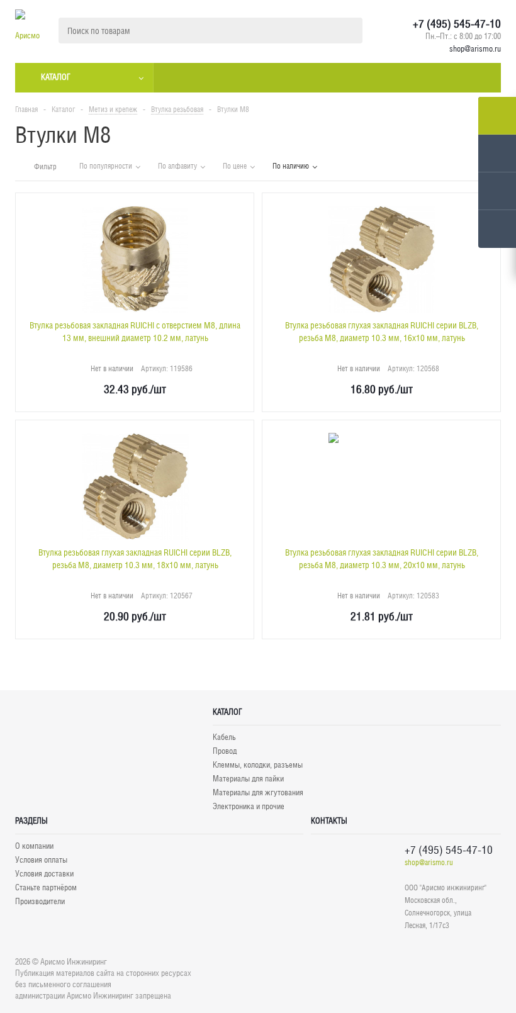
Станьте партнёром (46, 887)
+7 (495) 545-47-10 (457, 24)
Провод (225, 751)
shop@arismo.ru (475, 48)
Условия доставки (44, 873)
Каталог (55, 77)
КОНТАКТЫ (329, 821)
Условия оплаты (41, 860)
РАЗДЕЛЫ (31, 821)
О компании (34, 846)
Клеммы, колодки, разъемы (258, 765)
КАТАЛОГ (227, 712)
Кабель (224, 737)
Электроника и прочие (248, 806)
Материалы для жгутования (258, 792)
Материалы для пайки (248, 778)
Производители (40, 901)
